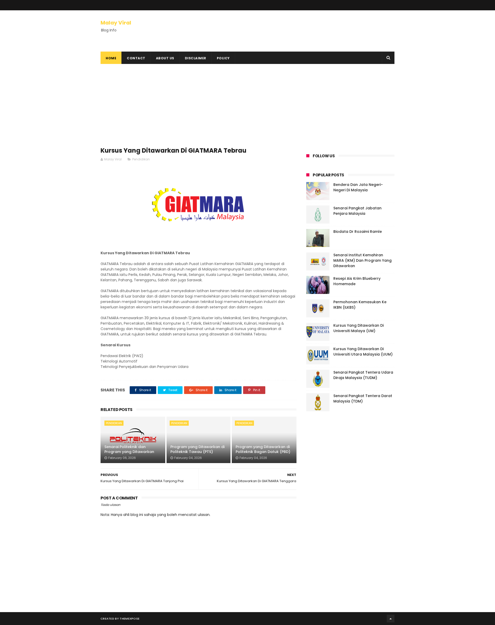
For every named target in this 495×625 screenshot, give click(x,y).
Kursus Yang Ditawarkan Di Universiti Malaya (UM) (358, 328)
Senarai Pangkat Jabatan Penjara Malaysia (357, 210)
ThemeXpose (129, 618)
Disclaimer (195, 58)
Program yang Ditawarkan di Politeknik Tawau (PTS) (197, 449)
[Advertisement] (198, 108)
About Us (165, 58)
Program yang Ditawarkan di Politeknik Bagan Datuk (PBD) (263, 449)
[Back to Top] (390, 618)
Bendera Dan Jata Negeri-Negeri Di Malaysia (358, 187)
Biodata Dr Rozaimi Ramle (357, 231)
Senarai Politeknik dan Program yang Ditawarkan (129, 449)
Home (111, 58)
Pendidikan (141, 159)
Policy (223, 58)
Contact (136, 58)
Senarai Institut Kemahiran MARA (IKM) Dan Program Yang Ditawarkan (362, 260)
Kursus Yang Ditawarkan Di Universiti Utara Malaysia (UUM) (363, 351)
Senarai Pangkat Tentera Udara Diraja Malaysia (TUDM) (363, 375)
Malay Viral (116, 22)
